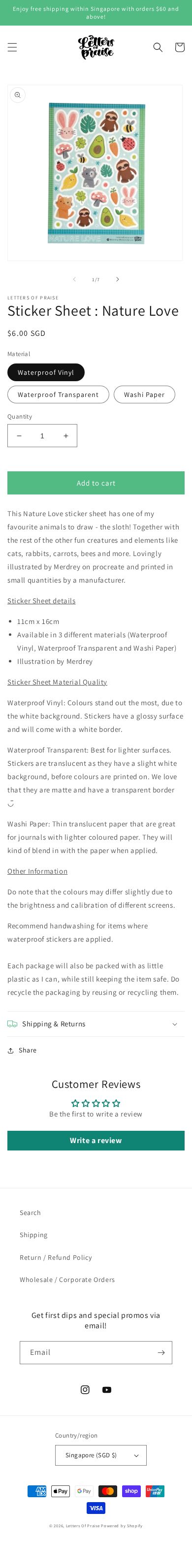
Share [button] (28, 1050)
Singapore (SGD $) (91, 1455)
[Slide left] (74, 279)
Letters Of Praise (83, 1525)
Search (30, 1212)
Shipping (34, 1234)
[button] (12, 47)
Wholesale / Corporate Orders (67, 1279)
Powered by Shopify (122, 1525)
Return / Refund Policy (56, 1257)
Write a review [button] (96, 1140)
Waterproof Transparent (58, 394)
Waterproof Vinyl (46, 372)
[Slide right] (117, 279)
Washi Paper (144, 394)
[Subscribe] (161, 1352)
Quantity (19, 416)
